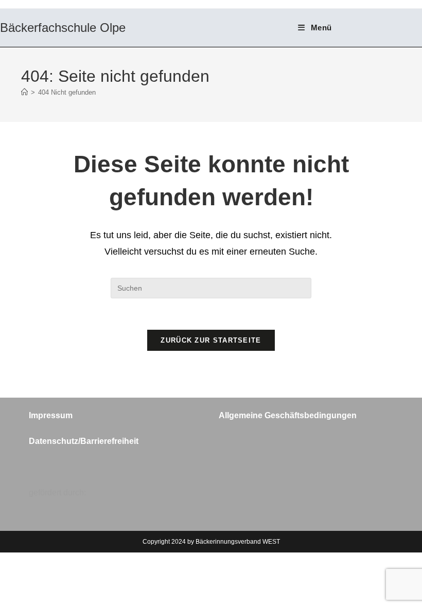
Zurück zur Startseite (211, 340)
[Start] (24, 92)
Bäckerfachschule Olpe (63, 27)
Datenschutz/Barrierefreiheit (83, 441)
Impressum (51, 415)
